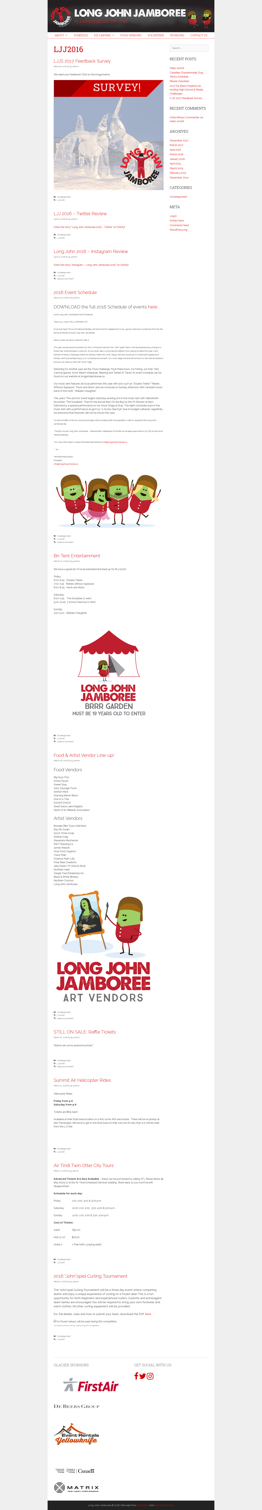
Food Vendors (131, 35)
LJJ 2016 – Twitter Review (80, 213)
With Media (143, 1505)
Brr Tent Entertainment (77, 555)
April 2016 (175, 149)
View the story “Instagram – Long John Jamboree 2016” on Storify (91, 264)
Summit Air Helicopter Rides (82, 1080)
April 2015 (175, 163)
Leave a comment (65, 278)
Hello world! (177, 68)
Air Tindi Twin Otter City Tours (84, 1165)
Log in (173, 215)
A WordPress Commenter (185, 117)
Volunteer (156, 35)
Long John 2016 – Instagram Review (91, 251)
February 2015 (178, 172)
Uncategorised (64, 197)
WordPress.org (178, 229)
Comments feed (179, 225)
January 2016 (177, 159)
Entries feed (177, 220)
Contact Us (198, 35)
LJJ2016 (61, 200)
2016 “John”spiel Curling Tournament (91, 1276)
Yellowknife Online (164, 1505)
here (152, 306)
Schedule (81, 35)
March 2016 (176, 154)
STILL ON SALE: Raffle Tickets (85, 1032)
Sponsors (177, 35)
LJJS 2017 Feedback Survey (82, 61)
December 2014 (179, 177)
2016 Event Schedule (75, 292)
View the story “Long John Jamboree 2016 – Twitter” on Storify (89, 227)
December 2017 (179, 140)
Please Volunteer (179, 81)
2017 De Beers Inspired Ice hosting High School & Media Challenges (186, 89)
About (59, 35)
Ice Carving (102, 35)
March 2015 (176, 168)
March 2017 (176, 145)
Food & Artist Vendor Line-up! (84, 755)
